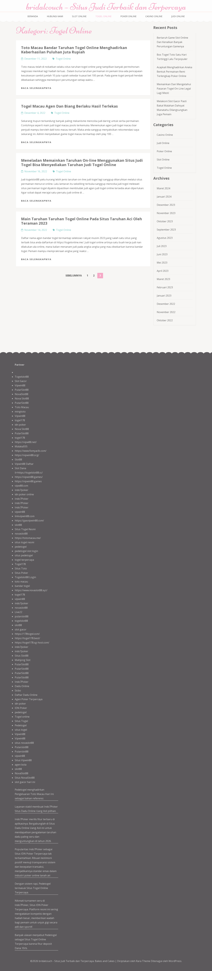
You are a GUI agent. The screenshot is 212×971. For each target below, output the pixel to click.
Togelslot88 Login (25, 577)
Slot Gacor (21, 381)
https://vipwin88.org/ (27, 455)
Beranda (32, 16)
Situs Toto (21, 568)
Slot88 (18, 459)
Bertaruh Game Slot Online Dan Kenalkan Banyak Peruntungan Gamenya (172, 42)
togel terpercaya (24, 559)
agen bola (20, 764)
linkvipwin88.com (24, 516)
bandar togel (22, 586)
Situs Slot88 (21, 655)
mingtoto (20, 411)
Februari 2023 (165, 287)
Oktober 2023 (165, 221)
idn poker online (24, 494)
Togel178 (20, 564)
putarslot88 (21, 616)
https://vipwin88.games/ (29, 477)
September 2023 (166, 229)
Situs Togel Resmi (25, 529)
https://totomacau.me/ (28, 538)
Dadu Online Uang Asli (34, 811)
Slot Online (79, 16)
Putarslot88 (21, 747)
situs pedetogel (24, 555)
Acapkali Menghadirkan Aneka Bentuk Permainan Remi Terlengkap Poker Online (174, 72)
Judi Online (178, 16)
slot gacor (20, 629)
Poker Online (128, 16)
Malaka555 (21, 446)
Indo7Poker (21, 498)
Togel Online (103, 16)
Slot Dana (20, 468)
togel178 (20, 420)
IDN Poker (21, 708)
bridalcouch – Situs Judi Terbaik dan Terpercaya (106, 6)
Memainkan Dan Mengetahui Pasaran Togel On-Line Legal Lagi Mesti (174, 88)
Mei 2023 (162, 262)
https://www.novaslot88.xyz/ (31, 590)
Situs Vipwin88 (23, 760)
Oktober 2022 (165, 320)
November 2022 (166, 312)
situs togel (21, 729)
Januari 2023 (164, 295)
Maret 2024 (163, 188)
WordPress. (175, 961)
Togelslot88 (22, 376)
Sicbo (18, 690)
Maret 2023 (163, 279)
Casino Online (153, 16)
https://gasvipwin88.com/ (29, 520)
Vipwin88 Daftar (24, 464)
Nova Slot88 (22, 398)
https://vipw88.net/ (26, 442)
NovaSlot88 (21, 394)
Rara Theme (143, 961)
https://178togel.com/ (27, 634)
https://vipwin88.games (28, 481)
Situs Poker (21, 573)
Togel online (22, 716)
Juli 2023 (162, 246)
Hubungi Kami (55, 16)
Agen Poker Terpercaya (28, 699)
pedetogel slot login (26, 551)
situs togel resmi (24, 542)
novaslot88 (21, 533)
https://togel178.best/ (27, 638)
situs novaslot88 (24, 743)
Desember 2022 (166, 304)
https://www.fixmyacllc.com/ (30, 451)
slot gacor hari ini (25, 782)
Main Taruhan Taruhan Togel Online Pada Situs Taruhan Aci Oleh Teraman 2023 (81, 221)
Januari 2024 (164, 196)
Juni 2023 (162, 254)
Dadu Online (22, 686)
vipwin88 (20, 512)
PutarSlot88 (22, 389)
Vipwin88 (20, 385)
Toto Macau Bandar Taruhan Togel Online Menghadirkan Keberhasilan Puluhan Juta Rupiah (74, 49)
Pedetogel (21, 725)
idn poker (20, 424)
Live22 (18, 612)
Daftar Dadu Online (26, 695)
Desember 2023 (166, 205)
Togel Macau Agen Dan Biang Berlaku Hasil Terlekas (69, 106)
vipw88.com (21, 485)
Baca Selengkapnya (36, 88)
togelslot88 (21, 620)
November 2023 (166, 213)
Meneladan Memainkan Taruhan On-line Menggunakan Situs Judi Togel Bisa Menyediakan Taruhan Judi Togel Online (82, 162)
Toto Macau (22, 407)
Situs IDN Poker (39, 905)
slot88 (18, 525)
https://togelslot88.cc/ (30, 472)
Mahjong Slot (22, 660)
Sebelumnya (73, 275)
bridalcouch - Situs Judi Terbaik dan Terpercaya (66, 961)
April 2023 (162, 271)
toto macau (21, 581)
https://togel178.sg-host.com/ (32, 642)
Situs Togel (21, 721)
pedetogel (21, 546)
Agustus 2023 (165, 238)
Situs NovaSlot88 (25, 777)
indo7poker (21, 490)
